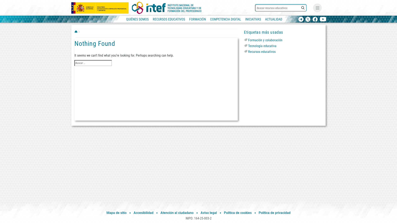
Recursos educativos (262, 52)
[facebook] (315, 19)
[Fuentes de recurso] (317, 8)
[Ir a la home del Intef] (167, 8)
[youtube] (323, 19)
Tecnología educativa (262, 46)
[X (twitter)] (308, 19)
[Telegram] (301, 19)
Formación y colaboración (265, 40)
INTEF (76, 31)
